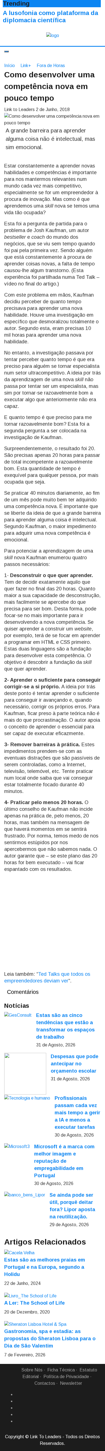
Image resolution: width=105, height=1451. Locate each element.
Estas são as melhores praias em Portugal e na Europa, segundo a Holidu (44, 1267)
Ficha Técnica (61, 1370)
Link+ (25, 65)
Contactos (44, 1383)
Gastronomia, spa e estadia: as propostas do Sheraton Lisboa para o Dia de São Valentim (49, 1339)
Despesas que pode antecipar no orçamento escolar (74, 1064)
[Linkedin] (17, 1401)
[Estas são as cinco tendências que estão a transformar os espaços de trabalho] (18, 1015)
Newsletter (71, 1383)
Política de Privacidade (66, 1376)
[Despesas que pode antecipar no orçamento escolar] (25, 1074)
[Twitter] (17, 1408)
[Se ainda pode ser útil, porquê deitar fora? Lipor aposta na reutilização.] (24, 1194)
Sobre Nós (32, 1370)
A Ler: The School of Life (34, 1303)
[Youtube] (17, 1421)
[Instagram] (17, 1414)
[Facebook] (17, 1394)
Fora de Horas (51, 65)
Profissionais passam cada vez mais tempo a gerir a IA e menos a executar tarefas (77, 1112)
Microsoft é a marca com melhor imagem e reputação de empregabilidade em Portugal (64, 1161)
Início (9, 65)
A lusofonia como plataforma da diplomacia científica (50, 16)
